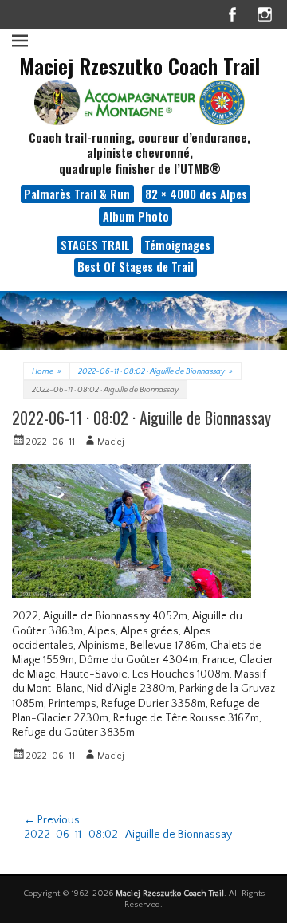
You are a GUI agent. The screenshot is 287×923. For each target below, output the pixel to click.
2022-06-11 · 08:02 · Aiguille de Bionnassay (155, 371)
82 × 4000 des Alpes (196, 194)
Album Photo (136, 216)
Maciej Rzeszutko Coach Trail (139, 65)
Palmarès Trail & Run (77, 194)
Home (46, 371)
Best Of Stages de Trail (135, 266)
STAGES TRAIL (95, 245)
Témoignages (177, 245)
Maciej (110, 442)
